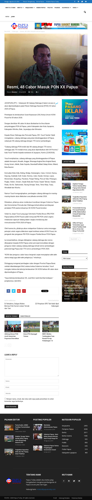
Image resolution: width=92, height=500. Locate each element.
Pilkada (57, 7)
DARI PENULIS (25, 316)
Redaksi (14, 92)
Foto (7, 16)
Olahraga (65, 7)
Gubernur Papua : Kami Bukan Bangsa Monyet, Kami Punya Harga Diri (51, 436)
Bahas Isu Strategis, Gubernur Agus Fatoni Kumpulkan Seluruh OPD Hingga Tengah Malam (74, 290)
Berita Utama (10, 7)
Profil (55, 498)
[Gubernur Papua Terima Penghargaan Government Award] (37, 448)
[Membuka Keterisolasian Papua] (37, 427)
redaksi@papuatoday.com (46, 489)
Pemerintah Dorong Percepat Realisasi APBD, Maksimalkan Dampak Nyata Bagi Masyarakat (79, 212)
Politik (50, 7)
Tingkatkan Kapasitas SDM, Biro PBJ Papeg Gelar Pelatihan (80, 199)
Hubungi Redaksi (64, 498)
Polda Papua (66, 449)
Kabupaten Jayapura (69, 453)
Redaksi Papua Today (52, 1)
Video (75, 7)
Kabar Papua (40, 7)
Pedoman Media (77, 498)
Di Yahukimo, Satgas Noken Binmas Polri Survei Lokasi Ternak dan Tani (16, 306)
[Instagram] (78, 1)
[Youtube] (86, 1)
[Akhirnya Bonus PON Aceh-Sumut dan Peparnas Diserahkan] (12, 326)
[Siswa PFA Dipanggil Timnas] (31, 326)
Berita (19, 7)
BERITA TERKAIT (12, 316)
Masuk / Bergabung (29, 1)
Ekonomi (65, 446)
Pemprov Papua (68, 429)
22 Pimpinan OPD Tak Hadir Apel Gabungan (47, 305)
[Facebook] (74, 1)
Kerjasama (29, 7)
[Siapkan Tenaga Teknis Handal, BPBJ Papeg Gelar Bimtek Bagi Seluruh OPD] (66, 186)
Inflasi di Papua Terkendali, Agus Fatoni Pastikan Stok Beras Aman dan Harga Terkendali (79, 227)
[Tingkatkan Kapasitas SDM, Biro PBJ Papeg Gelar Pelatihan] (66, 199)
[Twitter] (82, 1)
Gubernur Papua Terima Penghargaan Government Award (51, 448)
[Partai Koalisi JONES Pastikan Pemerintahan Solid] (8, 427)
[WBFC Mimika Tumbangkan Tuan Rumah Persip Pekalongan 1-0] (50, 326)
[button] (85, 12)
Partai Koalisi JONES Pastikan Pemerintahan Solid (73, 176)
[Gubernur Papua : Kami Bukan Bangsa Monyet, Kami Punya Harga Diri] (37, 436)
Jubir (13, 16)
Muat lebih (74, 239)
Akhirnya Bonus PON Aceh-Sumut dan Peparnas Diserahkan (11, 336)
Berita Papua (40, 1)
